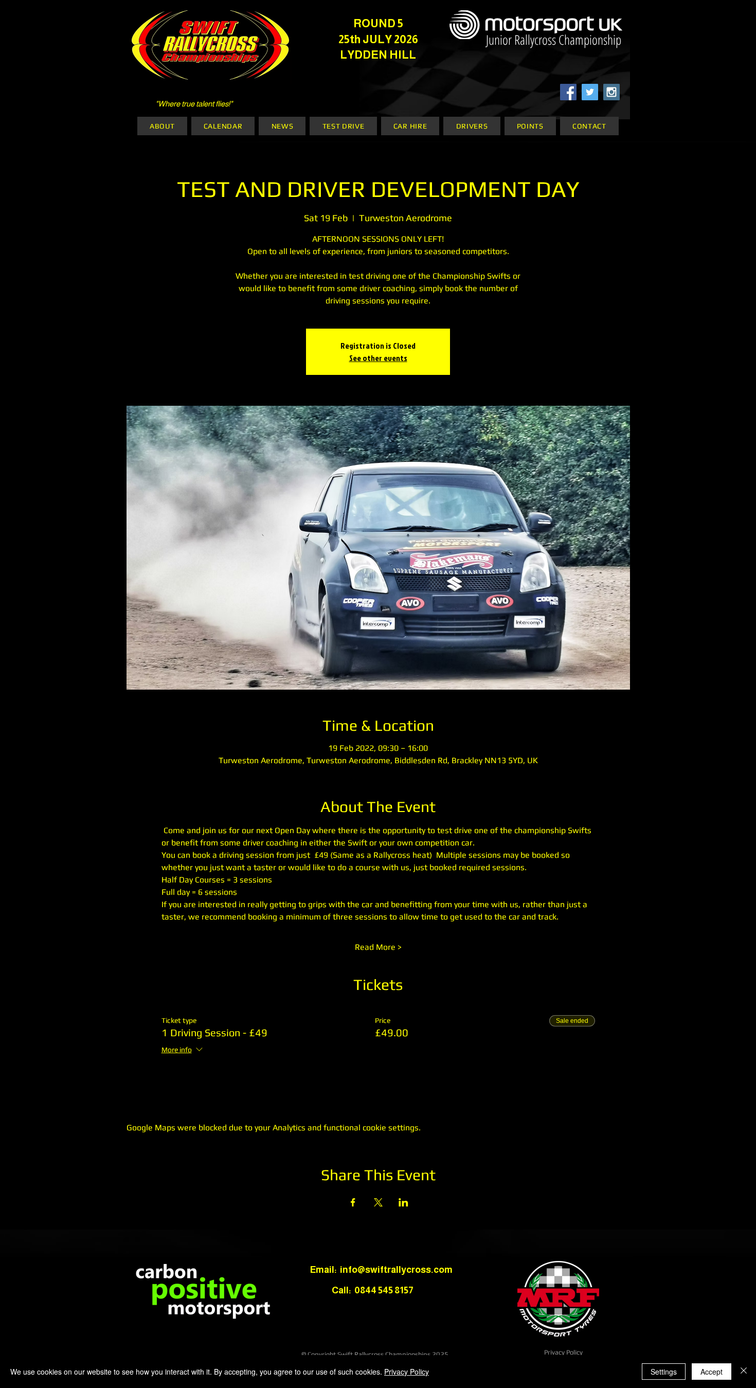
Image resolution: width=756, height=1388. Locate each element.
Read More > (378, 947)
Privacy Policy (563, 1352)
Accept (711, 1371)
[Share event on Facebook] (353, 1202)
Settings (664, 1371)
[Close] (743, 1371)
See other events (378, 358)
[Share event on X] (378, 1202)
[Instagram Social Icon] (611, 92)
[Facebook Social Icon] (568, 92)
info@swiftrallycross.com (396, 1270)
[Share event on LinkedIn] (403, 1202)
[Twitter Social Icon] (590, 92)
